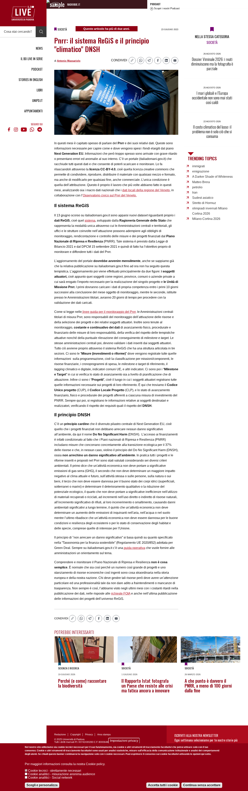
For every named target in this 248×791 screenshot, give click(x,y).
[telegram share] (149, 60)
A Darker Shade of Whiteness (212, 176)
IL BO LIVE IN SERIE (32, 58)
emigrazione (200, 171)
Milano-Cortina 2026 (206, 218)
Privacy (89, 734)
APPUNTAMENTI (33, 111)
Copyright (75, 734)
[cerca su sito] (41, 31)
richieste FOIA (120, 593)
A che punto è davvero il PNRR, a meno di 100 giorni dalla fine (208, 686)
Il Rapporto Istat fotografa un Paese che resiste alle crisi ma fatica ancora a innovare (147, 686)
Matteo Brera (201, 182)
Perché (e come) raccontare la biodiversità (82, 683)
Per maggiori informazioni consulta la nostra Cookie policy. (65, 764)
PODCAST (37, 69)
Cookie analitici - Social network (50, 777)
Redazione (60, 734)
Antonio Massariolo (68, 60)
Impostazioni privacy (124, 740)
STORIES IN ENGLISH (31, 79)
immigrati (198, 166)
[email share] (174, 60)
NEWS (39, 48)
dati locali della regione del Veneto (146, 190)
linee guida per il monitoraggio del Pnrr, (109, 311)
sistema (90, 220)
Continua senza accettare (201, 785)
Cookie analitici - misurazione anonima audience (61, 774)
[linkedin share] (166, 60)
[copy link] (132, 60)
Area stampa (104, 734)
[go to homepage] (23, 13)
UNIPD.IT (37, 100)
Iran (194, 192)
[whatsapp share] (140, 60)
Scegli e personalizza (42, 785)
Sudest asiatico (202, 197)
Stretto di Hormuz (204, 203)
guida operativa (134, 548)
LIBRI (40, 90)
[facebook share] (157, 60)
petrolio (197, 187)
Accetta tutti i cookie (163, 785)
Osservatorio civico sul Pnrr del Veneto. (110, 195)
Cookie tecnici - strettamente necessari (54, 770)
